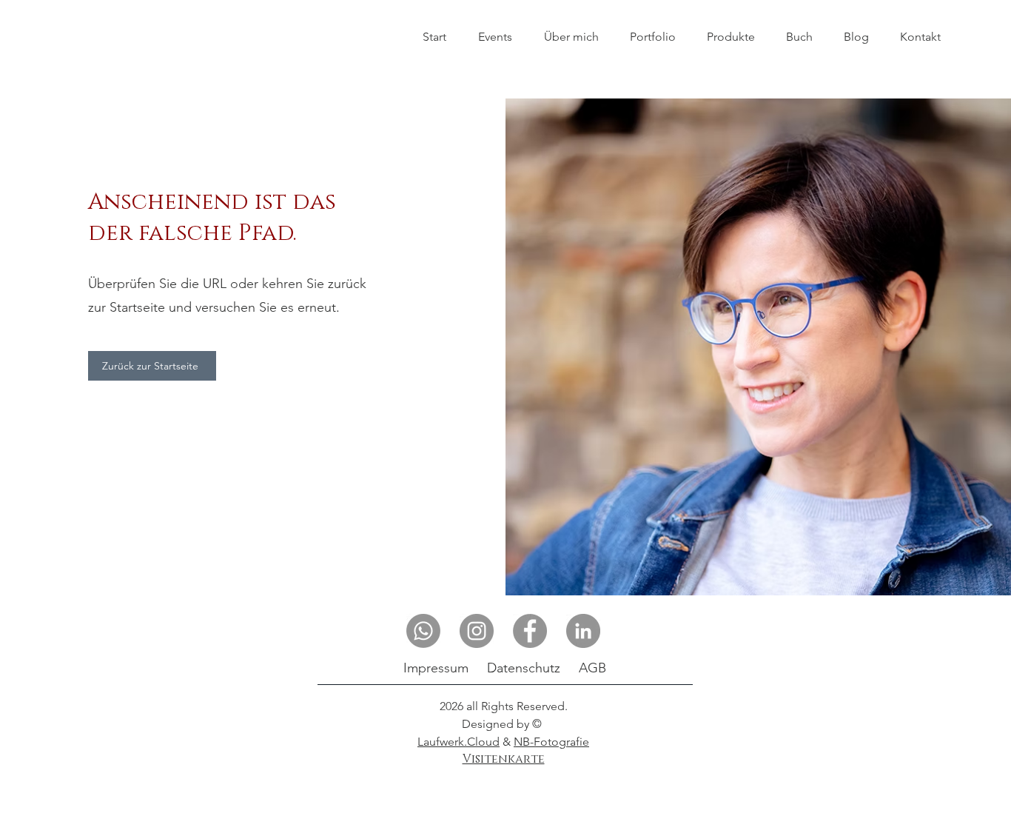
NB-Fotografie (551, 742)
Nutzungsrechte (503, 772)
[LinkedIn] (583, 631)
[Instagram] (477, 631)
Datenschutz (523, 668)
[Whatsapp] (423, 631)
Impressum (435, 668)
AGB (592, 668)
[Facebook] (530, 631)
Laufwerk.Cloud (458, 742)
